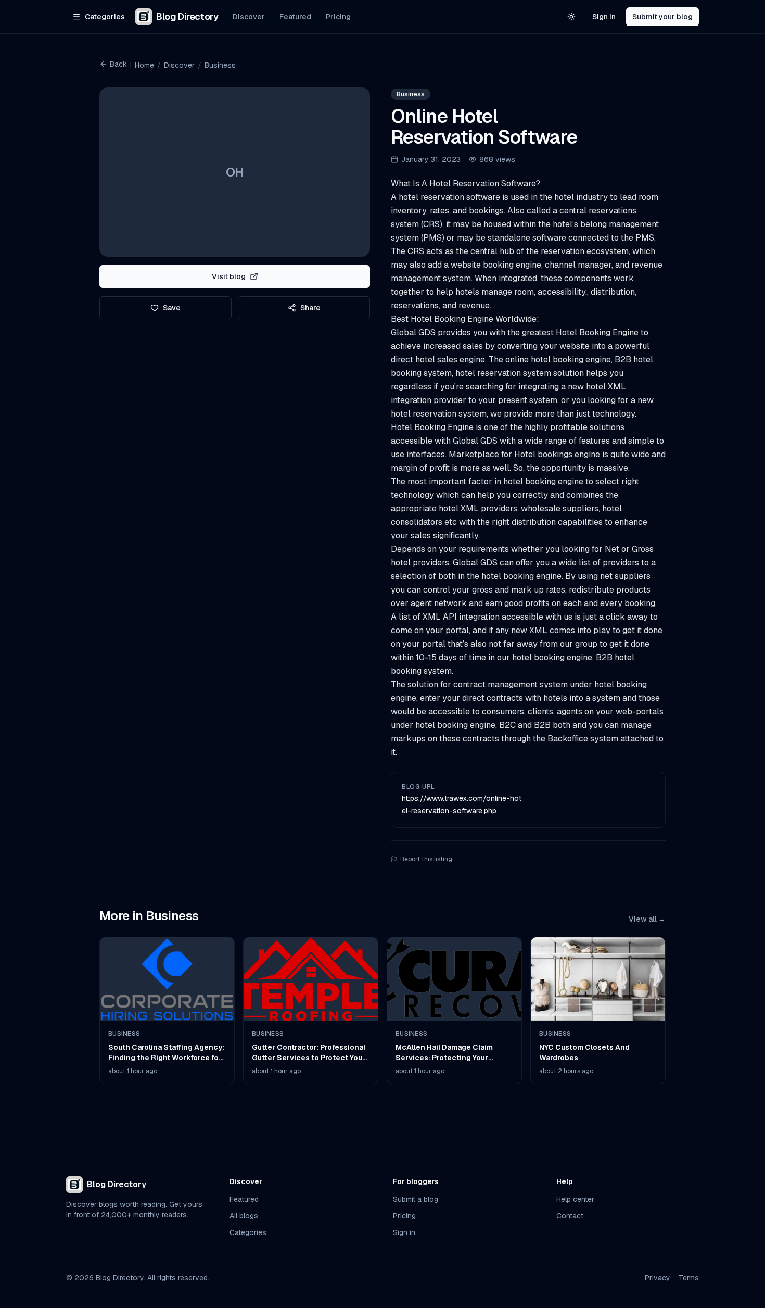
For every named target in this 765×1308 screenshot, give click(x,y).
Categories (248, 1232)
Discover (249, 16)
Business (220, 65)
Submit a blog (415, 1199)
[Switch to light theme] (571, 16)
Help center (575, 1199)
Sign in (604, 16)
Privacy (657, 1277)
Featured (295, 16)
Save (172, 307)
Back (118, 64)
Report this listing (426, 859)
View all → (647, 919)
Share (310, 307)
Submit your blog (662, 16)
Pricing (338, 16)
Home (144, 65)
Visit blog (229, 276)
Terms (689, 1277)
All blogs (244, 1216)
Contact (569, 1216)
